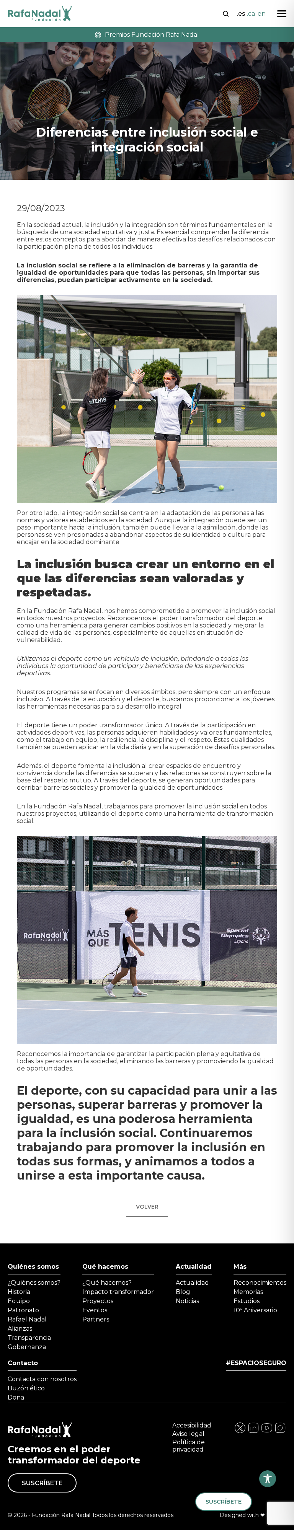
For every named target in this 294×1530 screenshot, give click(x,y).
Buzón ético (26, 1388)
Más (240, 1266)
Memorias (248, 1291)
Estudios (247, 1301)
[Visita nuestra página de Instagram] (253, 1431)
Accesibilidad (191, 1425)
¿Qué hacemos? (107, 1282)
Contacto (23, 1363)
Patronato (23, 1310)
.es (241, 13)
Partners (95, 1319)
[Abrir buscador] (225, 13)
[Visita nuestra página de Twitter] (267, 1431)
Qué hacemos (105, 1266)
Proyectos (97, 1301)
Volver (147, 1206)
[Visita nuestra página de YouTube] (280, 1431)
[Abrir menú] (281, 13)
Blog (183, 1291)
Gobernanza (27, 1347)
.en (261, 13)
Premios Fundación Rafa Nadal (152, 34)
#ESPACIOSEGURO (256, 1363)
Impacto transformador (118, 1291)
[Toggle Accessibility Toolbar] (267, 1479)
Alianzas (20, 1328)
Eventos (94, 1310)
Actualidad (194, 1266)
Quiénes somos (33, 1266)
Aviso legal (188, 1433)
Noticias (187, 1301)
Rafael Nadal (27, 1319)
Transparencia (29, 1337)
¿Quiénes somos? (34, 1282)
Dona (16, 1397)
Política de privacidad (188, 1446)
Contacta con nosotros (42, 1379)
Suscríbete (42, 1483)
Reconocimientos (260, 1282)
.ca (251, 13)
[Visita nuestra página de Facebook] (240, 1431)
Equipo (19, 1301)
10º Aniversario (255, 1310)
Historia (19, 1291)
